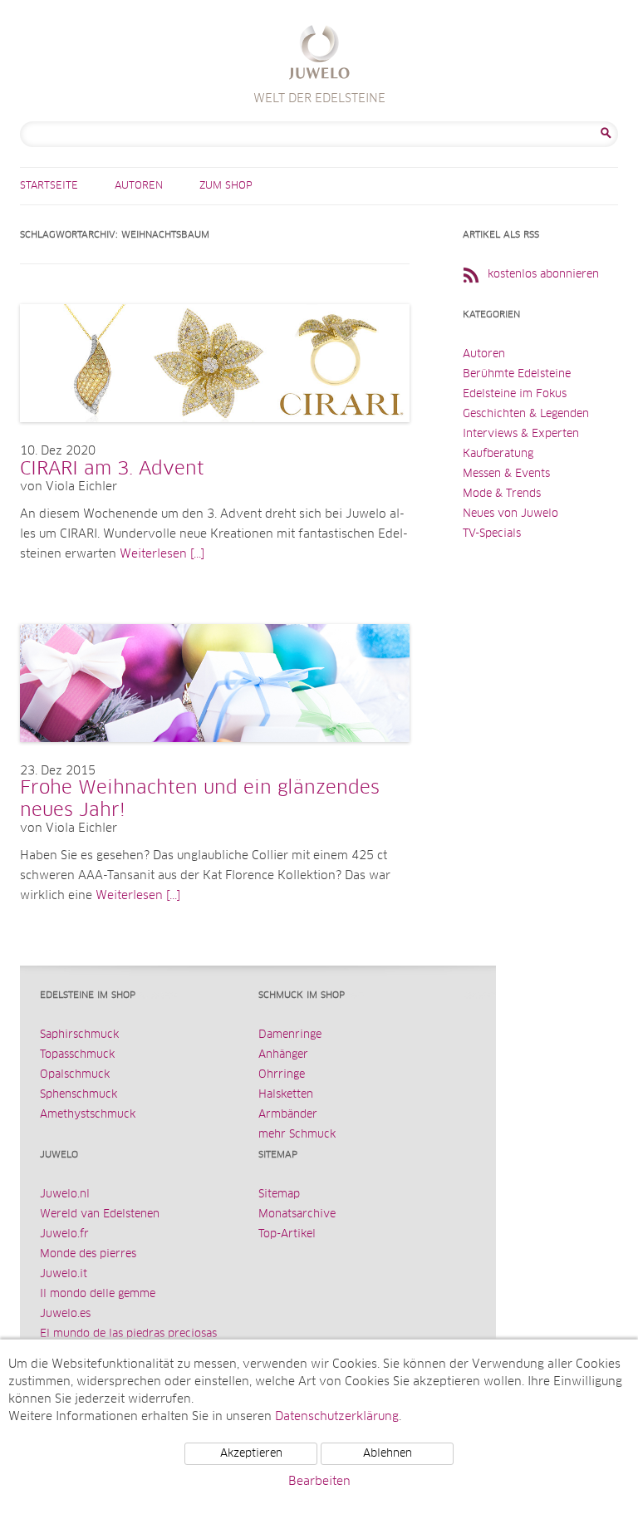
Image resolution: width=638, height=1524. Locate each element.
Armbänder (287, 1114)
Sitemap (279, 1194)
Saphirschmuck (79, 1035)
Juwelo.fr (64, 1234)
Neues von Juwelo (510, 514)
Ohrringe (281, 1074)
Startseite (49, 186)
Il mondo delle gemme (97, 1294)
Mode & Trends (502, 494)
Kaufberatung (498, 454)
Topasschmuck (77, 1055)
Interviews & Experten (521, 434)
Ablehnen (387, 1453)
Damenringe (289, 1035)
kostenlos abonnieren (543, 274)
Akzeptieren (251, 1453)
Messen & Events (506, 474)
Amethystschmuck (87, 1114)
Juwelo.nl (65, 1194)
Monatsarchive (297, 1214)
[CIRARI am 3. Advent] (215, 439)
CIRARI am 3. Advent (112, 469)
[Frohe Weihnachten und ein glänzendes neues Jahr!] (215, 758)
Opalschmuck (75, 1074)
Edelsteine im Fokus (515, 394)
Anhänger (283, 1055)
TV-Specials (492, 533)
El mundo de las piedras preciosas (128, 1334)
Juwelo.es (65, 1314)
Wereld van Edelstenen (100, 1214)
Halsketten (285, 1094)
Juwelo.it (63, 1274)
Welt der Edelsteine (319, 54)
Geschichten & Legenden (526, 414)
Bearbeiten (319, 1481)
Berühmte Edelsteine (517, 374)
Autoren (139, 186)
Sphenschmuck (78, 1094)
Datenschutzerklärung (337, 1417)
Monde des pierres (88, 1254)
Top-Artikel (287, 1234)
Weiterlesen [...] (162, 554)
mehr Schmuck (297, 1134)
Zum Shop (226, 186)
